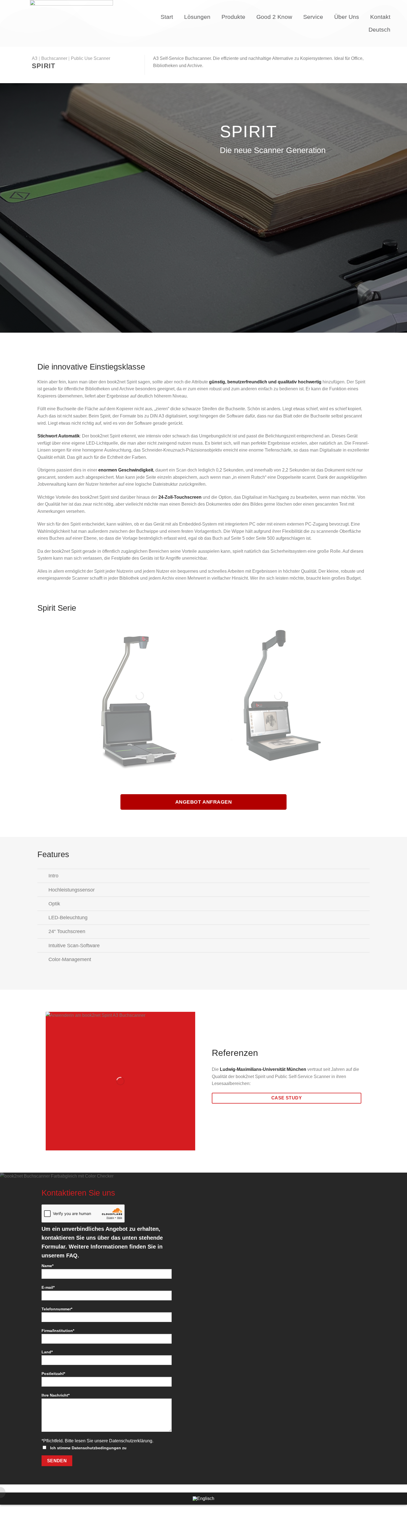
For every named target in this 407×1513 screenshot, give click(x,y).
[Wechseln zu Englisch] (203, 1498)
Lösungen (197, 17)
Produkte (233, 17)
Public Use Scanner (90, 58)
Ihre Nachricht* (55, 1395)
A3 (34, 58)
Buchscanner (54, 58)
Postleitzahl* (53, 1373)
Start (167, 17)
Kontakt (380, 17)
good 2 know (274, 17)
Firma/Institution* (58, 1330)
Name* (47, 1266)
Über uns (346, 17)
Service (313, 17)
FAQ (72, 1255)
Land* (47, 1352)
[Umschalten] (42, 876)
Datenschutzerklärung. (131, 1440)
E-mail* (48, 1287)
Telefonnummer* (57, 1309)
